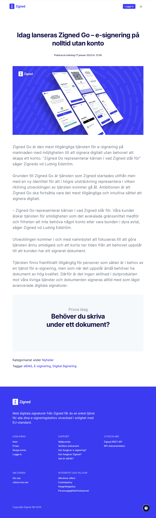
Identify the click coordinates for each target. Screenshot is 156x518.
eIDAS (28, 366)
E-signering (42, 366)
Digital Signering (64, 366)
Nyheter (48, 360)
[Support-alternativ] (146, 508)
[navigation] (140, 6)
